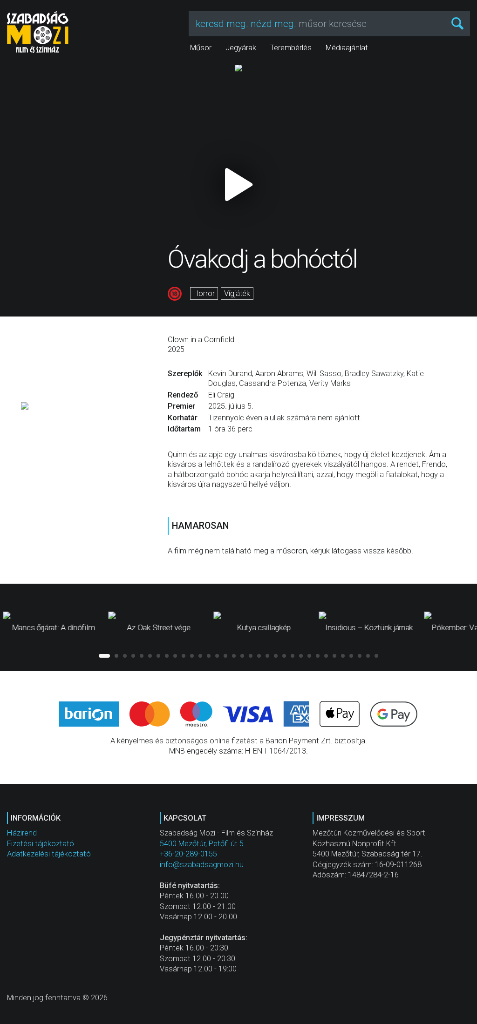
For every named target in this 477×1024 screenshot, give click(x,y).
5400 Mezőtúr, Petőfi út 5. (202, 843)
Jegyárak (240, 47)
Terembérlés (291, 47)
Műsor (200, 47)
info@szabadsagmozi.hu (202, 864)
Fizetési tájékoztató (40, 843)
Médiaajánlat (347, 47)
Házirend (22, 833)
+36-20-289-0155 (188, 853)
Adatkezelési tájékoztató (49, 853)
